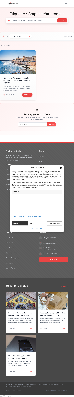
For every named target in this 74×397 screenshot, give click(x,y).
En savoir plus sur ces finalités (33, 216)
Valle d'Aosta (10, 268)
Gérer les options (54, 223)
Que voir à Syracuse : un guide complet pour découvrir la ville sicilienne (16, 80)
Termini (19, 391)
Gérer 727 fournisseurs (19, 216)
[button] (61, 168)
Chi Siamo (9, 169)
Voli (40, 161)
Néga (31, 223)
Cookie (14, 391)
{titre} (31, 228)
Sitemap (8, 190)
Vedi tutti (63, 287)
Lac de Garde (10, 238)
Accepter (15, 223)
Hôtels (41, 156)
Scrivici (52, 259)
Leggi (31, 328)
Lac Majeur (9, 263)
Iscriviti (51, 124)
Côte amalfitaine (11, 253)
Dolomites (9, 243)
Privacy (8, 391)
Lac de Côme (10, 248)
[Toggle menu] (66, 3)
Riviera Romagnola (12, 258)
